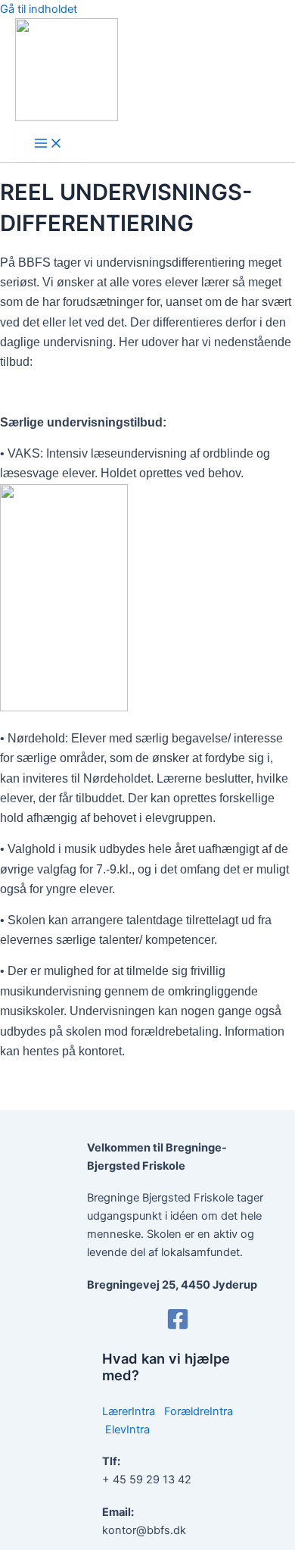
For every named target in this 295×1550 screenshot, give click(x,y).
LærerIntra (128, 1411)
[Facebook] (177, 1326)
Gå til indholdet (38, 9)
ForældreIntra (198, 1411)
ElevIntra (127, 1429)
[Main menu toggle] (48, 144)
